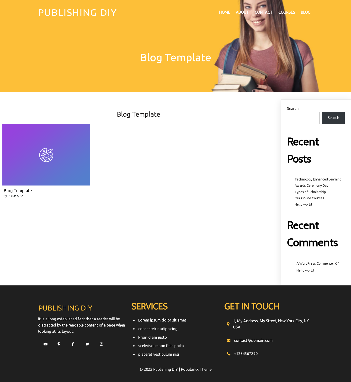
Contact (264, 12)
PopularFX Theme (196, 369)
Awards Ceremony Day (311, 185)
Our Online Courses (309, 198)
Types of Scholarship (310, 192)
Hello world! (304, 204)
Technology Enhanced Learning (318, 179)
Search (293, 108)
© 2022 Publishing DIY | (160, 369)
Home (224, 12)
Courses (286, 12)
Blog (305, 12)
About (242, 12)
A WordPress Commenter (315, 263)
